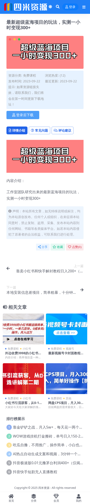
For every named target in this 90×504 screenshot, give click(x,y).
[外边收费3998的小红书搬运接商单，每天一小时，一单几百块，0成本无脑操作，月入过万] (23, 329)
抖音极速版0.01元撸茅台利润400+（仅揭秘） (50, 462)
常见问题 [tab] (41, 130)
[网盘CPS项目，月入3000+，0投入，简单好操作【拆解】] (66, 378)
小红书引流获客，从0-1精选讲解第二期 (22, 404)
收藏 (60, 247)
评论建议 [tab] (64, 130)
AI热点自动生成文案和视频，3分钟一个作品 (49, 453)
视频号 (70, 349)
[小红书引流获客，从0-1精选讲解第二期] (23, 378)
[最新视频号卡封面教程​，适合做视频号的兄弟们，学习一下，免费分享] (66, 329)
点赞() (76, 247)
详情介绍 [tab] (18, 130)
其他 (68, 398)
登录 (72, 7)
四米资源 (43, 488)
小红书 (27, 349)
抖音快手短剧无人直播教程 (35, 471)
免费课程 (29, 75)
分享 (45, 247)
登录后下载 (24, 115)
